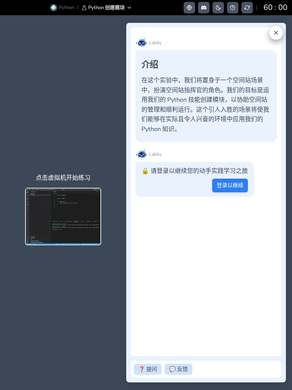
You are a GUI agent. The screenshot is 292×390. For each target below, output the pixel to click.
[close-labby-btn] (276, 33)
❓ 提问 (147, 369)
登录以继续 (230, 185)
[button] (107, 7)
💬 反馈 (178, 369)
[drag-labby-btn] (122, 203)
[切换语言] (189, 7)
